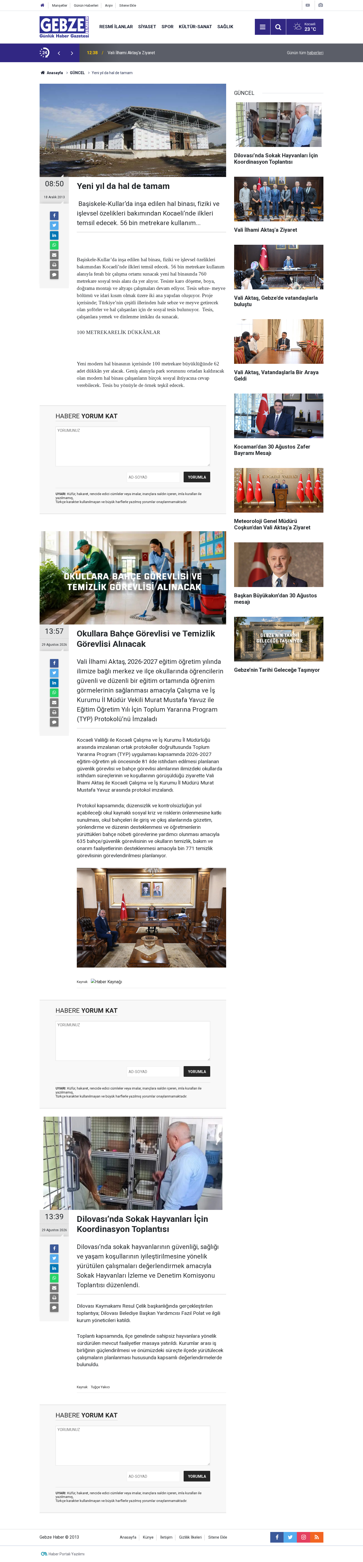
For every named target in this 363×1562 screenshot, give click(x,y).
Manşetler (59, 5)
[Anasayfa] (42, 5)
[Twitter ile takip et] (290, 1537)
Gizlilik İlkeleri (190, 1537)
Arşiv (109, 5)
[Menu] (262, 27)
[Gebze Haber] (64, 26)
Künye (148, 1537)
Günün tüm (305, 52)
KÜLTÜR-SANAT (195, 26)
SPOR (168, 26)
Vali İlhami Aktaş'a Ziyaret (131, 52)
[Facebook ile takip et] (277, 1537)
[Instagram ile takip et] (303, 1537)
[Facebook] (54, 216)
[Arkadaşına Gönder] (54, 255)
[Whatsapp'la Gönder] (54, 245)
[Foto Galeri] (320, 5)
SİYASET (147, 26)
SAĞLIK (225, 26)
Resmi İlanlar (116, 26)
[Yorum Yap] (54, 275)
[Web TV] (308, 5)
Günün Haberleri (86, 5)
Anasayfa (54, 73)
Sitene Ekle (127, 5)
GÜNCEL (77, 73)
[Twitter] (54, 225)
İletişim (166, 1537)
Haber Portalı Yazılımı (67, 1554)
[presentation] (58, 53)
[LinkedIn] (54, 235)
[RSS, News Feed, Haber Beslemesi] (316, 1537)
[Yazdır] (54, 265)
